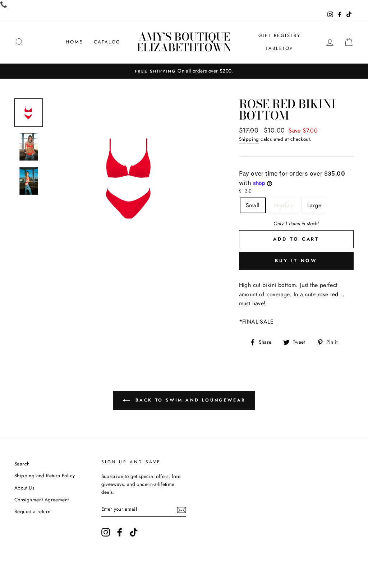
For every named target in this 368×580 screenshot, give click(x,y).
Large (314, 205)
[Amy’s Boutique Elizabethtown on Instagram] (105, 532)
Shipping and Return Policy (44, 475)
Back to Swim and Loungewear (189, 400)
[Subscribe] (181, 509)
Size (246, 191)
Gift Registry (279, 35)
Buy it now (296, 260)
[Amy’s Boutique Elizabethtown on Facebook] (119, 532)
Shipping (249, 139)
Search (21, 463)
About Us (24, 487)
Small (253, 205)
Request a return (32, 511)
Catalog (107, 41)
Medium (283, 205)
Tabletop (279, 48)
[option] (184, 71)
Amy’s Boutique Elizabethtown (184, 42)
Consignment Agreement (41, 499)
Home (74, 41)
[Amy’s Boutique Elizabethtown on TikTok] (133, 532)
